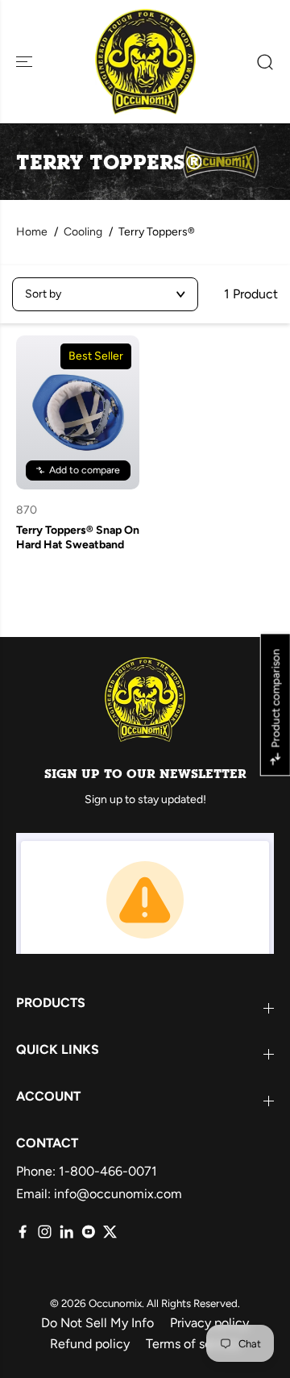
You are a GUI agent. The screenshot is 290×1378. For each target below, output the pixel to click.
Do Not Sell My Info (97, 1322)
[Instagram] (45, 1232)
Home (32, 232)
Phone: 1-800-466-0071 (86, 1171)
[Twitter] (110, 1232)
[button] (25, 61)
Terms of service (193, 1343)
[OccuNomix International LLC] (145, 61)
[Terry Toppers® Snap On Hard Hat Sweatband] (77, 412)
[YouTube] (88, 1232)
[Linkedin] (66, 1232)
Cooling (83, 232)
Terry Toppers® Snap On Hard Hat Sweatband (77, 537)
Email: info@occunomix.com (99, 1193)
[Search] (259, 62)
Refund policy (90, 1343)
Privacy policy (209, 1322)
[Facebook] (23, 1232)
